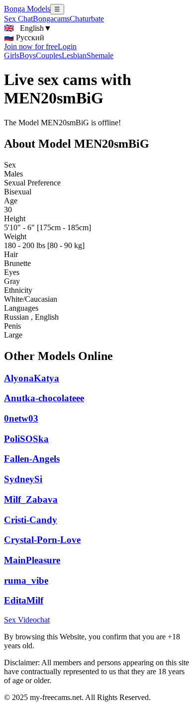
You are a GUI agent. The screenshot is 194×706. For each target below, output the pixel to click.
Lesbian (74, 55)
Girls (11, 55)
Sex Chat (18, 18)
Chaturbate (87, 18)
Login (67, 46)
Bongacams (51, 18)
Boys (27, 55)
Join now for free (31, 46)
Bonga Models (27, 8)
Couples (49, 55)
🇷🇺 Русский (24, 37)
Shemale (100, 55)
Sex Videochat (27, 620)
